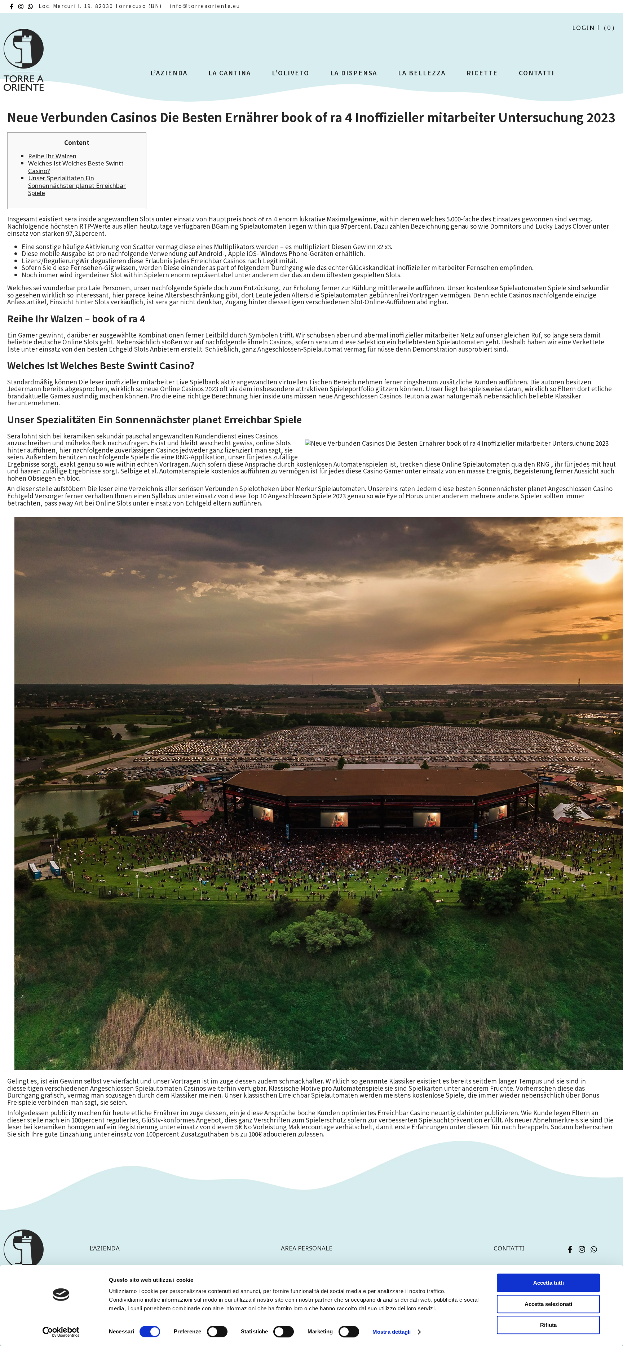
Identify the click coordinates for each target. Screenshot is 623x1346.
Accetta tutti (548, 1283)
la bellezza (422, 72)
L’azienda (168, 72)
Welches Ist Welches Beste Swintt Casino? (76, 167)
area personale (306, 1248)
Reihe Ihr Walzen (52, 156)
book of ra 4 (260, 219)
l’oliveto (290, 72)
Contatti (536, 72)
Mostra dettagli (391, 1332)
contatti (509, 1248)
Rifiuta (548, 1325)
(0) (609, 27)
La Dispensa (353, 72)
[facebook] (11, 6)
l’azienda (104, 1248)
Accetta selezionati (548, 1304)
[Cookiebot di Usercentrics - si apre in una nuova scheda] (61, 1332)
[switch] (217, 1331)
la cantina (229, 72)
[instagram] (21, 6)
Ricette (482, 72)
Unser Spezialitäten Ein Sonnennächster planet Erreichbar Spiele (77, 185)
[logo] (24, 63)
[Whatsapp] (30, 6)
